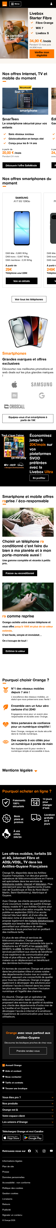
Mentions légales (17, 770)
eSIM (18, 948)
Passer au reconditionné (20, 573)
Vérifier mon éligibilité (42, 54)
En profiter (39, 477)
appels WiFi (41, 946)
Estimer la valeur (15, 650)
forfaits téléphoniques (41, 920)
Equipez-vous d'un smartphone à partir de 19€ (28, 419)
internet (28, 884)
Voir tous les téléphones (29, 299)
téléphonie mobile (12, 884)
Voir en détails (21, 280)
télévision (41, 884)
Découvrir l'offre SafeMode (21, 165)
